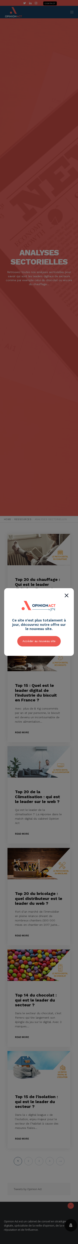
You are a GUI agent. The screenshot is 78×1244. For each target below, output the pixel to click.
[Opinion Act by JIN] (39, 616)
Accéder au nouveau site (39, 641)
